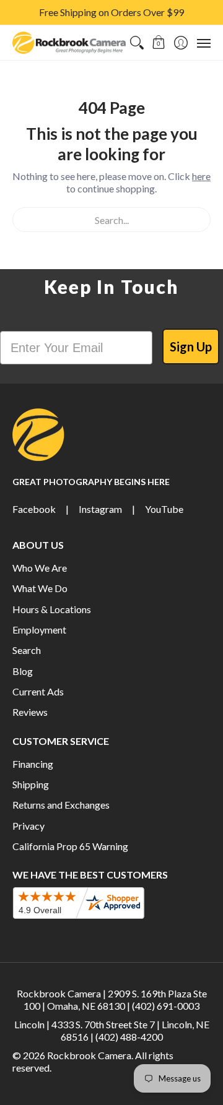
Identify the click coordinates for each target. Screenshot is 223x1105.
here (201, 176)
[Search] (136, 42)
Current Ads (38, 691)
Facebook (34, 509)
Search (26, 650)
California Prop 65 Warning (70, 846)
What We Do (40, 588)
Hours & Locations (51, 609)
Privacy (28, 826)
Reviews (30, 712)
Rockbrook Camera (89, 1055)
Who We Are (39, 568)
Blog (22, 671)
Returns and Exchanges (61, 804)
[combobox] (111, 219)
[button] (159, 42)
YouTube (164, 509)
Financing (32, 764)
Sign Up (191, 346)
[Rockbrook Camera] (69, 42)
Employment (39, 629)
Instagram (100, 509)
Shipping (30, 784)
